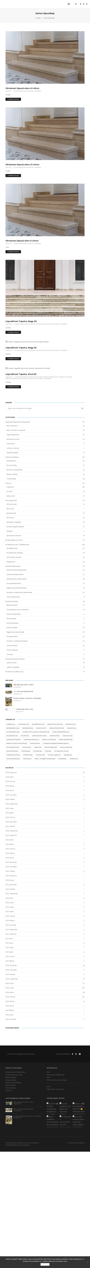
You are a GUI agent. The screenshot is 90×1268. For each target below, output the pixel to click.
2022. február (10, 920)
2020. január (9, 1006)
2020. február (10, 1001)
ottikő (48, 751)
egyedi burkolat (12, 732)
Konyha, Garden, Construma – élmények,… (28, 1116)
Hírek (48, 1077)
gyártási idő (54, 736)
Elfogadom (45, 1264)
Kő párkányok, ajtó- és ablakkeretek (17, 544)
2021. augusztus (10, 934)
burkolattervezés (57, 728)
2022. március (10, 916)
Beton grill (10, 508)
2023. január (9, 880)
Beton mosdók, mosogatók (16, 430)
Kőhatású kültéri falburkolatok (16, 579)
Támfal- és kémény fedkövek (45, 758)
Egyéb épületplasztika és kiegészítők (17, 422)
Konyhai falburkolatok (14, 583)
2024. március (10, 849)
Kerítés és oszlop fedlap (14, 470)
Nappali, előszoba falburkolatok (17, 588)
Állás (48, 1072)
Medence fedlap (12, 474)
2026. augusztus (11, 772)
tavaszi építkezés (13, 758)
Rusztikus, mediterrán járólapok (17, 641)
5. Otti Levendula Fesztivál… (24, 1109)
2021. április (9, 952)
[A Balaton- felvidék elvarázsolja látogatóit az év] (52, 1108)
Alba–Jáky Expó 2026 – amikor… (24, 1102)
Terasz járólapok (12, 645)
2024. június (9, 840)
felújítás (25, 736)
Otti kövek (37, 751)
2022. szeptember (11, 893)
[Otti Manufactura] (10, 4)
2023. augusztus (11, 875)
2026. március (10, 781)
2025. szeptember (11, 804)
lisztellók (26, 747)
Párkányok (28, 755)
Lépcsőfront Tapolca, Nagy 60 (21, 321)
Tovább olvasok (13, 99)
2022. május (9, 907)
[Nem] (87, 1262)
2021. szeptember (11, 929)
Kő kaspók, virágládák (14, 522)
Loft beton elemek (13, 448)
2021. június (9, 943)
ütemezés (74, 758)
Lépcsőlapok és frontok (51, 324)
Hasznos (8, 483)
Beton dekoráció (12, 426)
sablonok (68, 755)
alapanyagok (23, 724)
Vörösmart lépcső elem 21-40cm (22, 164)
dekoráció (71, 728)
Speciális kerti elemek (14, 535)
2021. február (9, 961)
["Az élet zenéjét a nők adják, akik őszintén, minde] (65, 1108)
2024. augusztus (11, 835)
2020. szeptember (11, 979)
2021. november (10, 925)
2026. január (9, 790)
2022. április (9, 911)
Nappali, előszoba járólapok (15, 632)
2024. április (9, 844)
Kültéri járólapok (12, 627)
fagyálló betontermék (60, 732)
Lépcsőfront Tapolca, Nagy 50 (21, 348)
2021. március (10, 956)
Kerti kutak (10, 517)
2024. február (10, 853)
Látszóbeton (11, 443)
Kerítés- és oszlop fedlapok (16, 743)
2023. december (11, 862)
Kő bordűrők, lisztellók (14, 557)
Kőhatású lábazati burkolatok (47, 377)
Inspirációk (10, 487)
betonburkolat (12, 728)
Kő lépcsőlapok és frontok (24, 91)
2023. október (10, 871)
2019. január (9, 1015)
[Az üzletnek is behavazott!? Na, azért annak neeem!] (65, 1121)
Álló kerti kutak (12, 504)
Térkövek (10, 654)
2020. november (11, 970)
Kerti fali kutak (11, 513)
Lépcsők (38, 324)
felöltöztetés (12, 736)
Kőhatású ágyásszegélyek (15, 526)
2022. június (9, 902)
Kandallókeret (11, 461)
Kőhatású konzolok (13, 439)
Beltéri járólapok (12, 605)
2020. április (9, 992)
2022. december (11, 884)
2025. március (10, 817)
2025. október (10, 799)
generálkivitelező (39, 736)
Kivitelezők (35, 743)
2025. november (11, 795)
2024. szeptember (11, 831)
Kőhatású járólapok (11, 601)
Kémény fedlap (12, 465)
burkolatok (41, 728)
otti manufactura (61, 751)
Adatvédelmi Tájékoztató (55, 1089)
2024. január (9, 858)
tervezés (27, 758)
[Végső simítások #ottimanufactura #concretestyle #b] (52, 1121)
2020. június (9, 983)
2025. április (9, 813)
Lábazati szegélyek (65, 377)
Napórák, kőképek (12, 452)
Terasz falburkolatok (13, 597)
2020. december (11, 965)
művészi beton (12, 751)
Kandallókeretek (65, 739)
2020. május (9, 988)
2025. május (9, 808)
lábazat (37, 747)
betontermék (27, 728)
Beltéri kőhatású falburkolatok (17, 570)
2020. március (10, 997)
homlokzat (67, 736)
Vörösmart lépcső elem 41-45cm (22, 88)
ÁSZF (48, 1086)
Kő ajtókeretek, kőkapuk (15, 553)
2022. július (9, 898)
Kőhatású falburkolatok (13, 566)
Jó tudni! (9, 491)
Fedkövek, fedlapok (11, 457)
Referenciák (11, 496)
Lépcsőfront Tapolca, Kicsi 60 (20, 374)
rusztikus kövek (54, 755)
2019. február (9, 1010)
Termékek (37, 91)
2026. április (9, 777)
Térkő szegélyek (12, 650)
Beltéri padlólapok (55, 724)
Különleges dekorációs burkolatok (55, 743)
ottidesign (25, 751)
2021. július (9, 938)
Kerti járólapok (11, 618)
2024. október (10, 826)
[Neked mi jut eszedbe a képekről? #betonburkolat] (79, 1108)
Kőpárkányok (11, 562)
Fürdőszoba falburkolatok (15, 574)
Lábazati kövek (11, 662)
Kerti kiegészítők (11, 500)
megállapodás (66, 747)
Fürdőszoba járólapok (14, 614)
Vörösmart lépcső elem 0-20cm (21, 241)
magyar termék (50, 747)
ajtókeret (10, 724)
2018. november (10, 1019)
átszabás (62, 758)
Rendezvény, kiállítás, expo (14, 671)
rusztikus (40, 755)
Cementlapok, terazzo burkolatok (18, 609)
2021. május (9, 947)
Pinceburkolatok (12, 636)
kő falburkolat (12, 747)
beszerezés (71, 724)
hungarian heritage (31, 739)
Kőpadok (9, 531)
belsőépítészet (38, 724)
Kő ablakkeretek (12, 548)
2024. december (11, 822)
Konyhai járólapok (12, 623)
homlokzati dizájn (13, 739)
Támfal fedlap (11, 479)
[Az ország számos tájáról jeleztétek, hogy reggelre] (79, 1121)
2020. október (10, 974)
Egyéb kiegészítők (13, 435)
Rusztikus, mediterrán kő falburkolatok (19, 592)
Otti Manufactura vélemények (57, 1080)
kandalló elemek (49, 739)
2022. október (10, 889)
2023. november (11, 867)
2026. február (9, 786)
